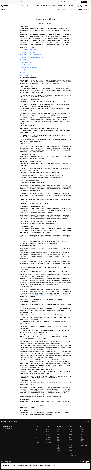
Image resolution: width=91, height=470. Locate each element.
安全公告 (58, 451)
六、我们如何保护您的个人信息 (27, 62)
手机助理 (70, 437)
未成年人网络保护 (72, 9)
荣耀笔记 (70, 436)
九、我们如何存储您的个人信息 (27, 70)
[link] (2, 461)
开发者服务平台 (82, 442)
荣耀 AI (53, 5)
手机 (22, 5)
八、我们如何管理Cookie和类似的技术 (29, 67)
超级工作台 (70, 450)
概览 (59, 9)
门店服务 (47, 436)
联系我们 (47, 432)
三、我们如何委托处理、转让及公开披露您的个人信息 (33, 55)
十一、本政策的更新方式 (26, 75)
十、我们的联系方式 (25, 72)
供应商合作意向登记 (83, 445)
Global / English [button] (64, 1)
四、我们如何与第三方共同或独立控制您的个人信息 (32, 57)
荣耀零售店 (82, 432)
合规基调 (58, 450)
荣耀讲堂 (81, 440)
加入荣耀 (58, 431)
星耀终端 (81, 443)
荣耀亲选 (36, 440)
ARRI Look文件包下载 (72, 456)
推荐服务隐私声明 (49, 440)
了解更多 (53, 465)
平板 (31, 5)
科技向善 (58, 445)
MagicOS (48, 5)
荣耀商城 (86, 5)
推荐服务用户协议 (49, 442)
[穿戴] (36, 5)
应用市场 (70, 432)
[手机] (23, 5)
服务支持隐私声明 (49, 437)
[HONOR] (4, 421)
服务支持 (65, 5)
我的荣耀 (70, 431)
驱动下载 (70, 453)
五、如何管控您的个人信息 (26, 60)
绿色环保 (58, 440)
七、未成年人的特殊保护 (26, 65)
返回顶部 (87, 421)
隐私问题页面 (63, 401)
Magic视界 (70, 445)
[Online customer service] (87, 462)
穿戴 (34, 5)
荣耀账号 (70, 434)
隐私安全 (58, 442)
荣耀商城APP (82, 429)
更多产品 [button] (43, 5)
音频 (38, 5)
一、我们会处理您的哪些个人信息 (28, 49)
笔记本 (26, 5)
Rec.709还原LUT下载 (72, 455)
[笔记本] (28, 5)
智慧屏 (36, 436)
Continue (84, 1)
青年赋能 (58, 443)
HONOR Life (37, 442)
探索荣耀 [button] (71, 5)
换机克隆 (70, 439)
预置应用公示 (70, 452)
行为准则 (58, 447)
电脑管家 (70, 447)
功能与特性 (64, 9)
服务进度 (47, 431)
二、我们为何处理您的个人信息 (27, 52)
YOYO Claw (70, 444)
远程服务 (70, 448)
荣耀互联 (70, 429)
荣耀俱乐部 (59, 5)
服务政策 (47, 428)
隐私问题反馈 (87, 9)
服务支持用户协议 (49, 439)
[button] (5, 461)
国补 (19, 5)
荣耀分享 (70, 440)
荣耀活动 (58, 434)
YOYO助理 (70, 442)
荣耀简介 (58, 428)
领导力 (58, 439)
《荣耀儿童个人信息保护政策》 (39, 295)
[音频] (39, 5)
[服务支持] (67, 5)
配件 (35, 439)
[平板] (32, 5)
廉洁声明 (58, 448)
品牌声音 (58, 432)
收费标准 (47, 429)
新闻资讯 (58, 429)
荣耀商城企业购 (82, 434)
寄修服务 (47, 434)
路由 (35, 437)
